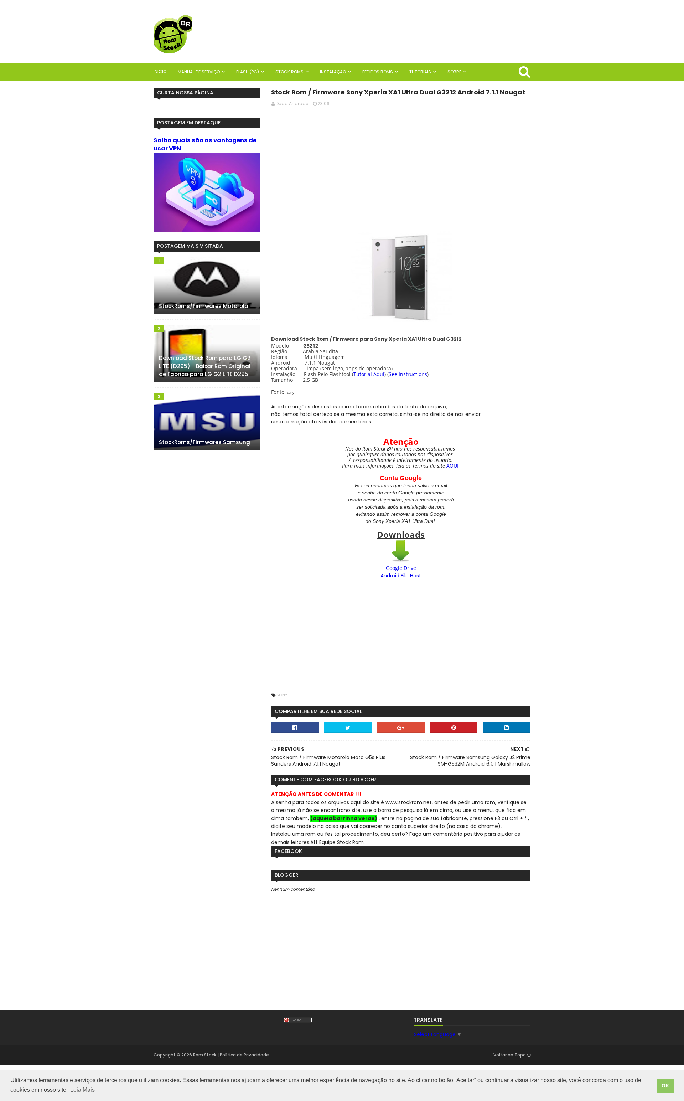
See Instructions (408, 374)
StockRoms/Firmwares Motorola (203, 306)
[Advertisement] (400, 162)
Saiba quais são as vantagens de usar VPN (205, 144)
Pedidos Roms (377, 72)
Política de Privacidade (244, 1055)
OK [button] (665, 1086)
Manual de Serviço (199, 72)
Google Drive (401, 568)
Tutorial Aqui (368, 374)
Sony (281, 695)
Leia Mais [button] (82, 1090)
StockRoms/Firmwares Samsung (204, 442)
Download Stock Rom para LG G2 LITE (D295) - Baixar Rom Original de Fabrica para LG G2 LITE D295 (204, 366)
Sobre (454, 72)
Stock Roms (289, 72)
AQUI (452, 465)
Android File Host (400, 575)
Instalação (333, 72)
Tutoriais (420, 72)
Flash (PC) (247, 72)
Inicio (160, 71)
